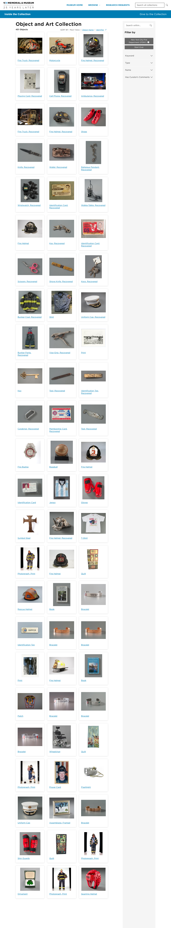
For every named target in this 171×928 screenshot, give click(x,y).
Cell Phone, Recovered (60, 96)
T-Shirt (84, 538)
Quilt (83, 574)
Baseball (53, 467)
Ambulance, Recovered (92, 96)
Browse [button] (93, 5)
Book (51, 609)
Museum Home (75, 5)
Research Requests (118, 5)
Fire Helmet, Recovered (92, 60)
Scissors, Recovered (27, 281)
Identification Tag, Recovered (90, 392)
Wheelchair (54, 751)
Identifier (100, 30)
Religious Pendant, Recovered (90, 168)
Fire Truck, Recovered (28, 60)
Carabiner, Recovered (28, 429)
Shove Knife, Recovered (61, 281)
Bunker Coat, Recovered (30, 317)
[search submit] (150, 25)
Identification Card (27, 502)
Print (83, 352)
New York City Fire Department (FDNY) (138, 41)
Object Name (88, 30)
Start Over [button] (139, 47)
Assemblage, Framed (59, 823)
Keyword (129, 56)
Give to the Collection (153, 14)
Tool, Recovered (57, 391)
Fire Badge (23, 467)
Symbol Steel (24, 538)
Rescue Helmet (25, 609)
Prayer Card (55, 787)
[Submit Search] (166, 5)
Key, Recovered (57, 243)
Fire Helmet (23, 243)
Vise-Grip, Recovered (59, 352)
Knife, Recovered (26, 167)
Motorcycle (54, 60)
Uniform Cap (24, 823)
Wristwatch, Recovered (29, 205)
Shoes (84, 131)
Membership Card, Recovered (58, 430)
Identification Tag (26, 645)
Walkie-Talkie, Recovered (93, 205)
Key (19, 391)
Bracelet (85, 609)
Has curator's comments (137, 77)
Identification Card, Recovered (58, 206)
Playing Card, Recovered (30, 96)
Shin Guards (24, 858)
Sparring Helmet (89, 894)
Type (127, 63)
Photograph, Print (26, 574)
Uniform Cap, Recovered (93, 317)
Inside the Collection (17, 14)
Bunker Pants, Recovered (24, 353)
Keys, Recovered (89, 281)
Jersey (52, 502)
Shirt (51, 317)
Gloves (84, 502)
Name (128, 70)
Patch (20, 716)
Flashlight (86, 787)
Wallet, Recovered (58, 167)
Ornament (23, 894)
